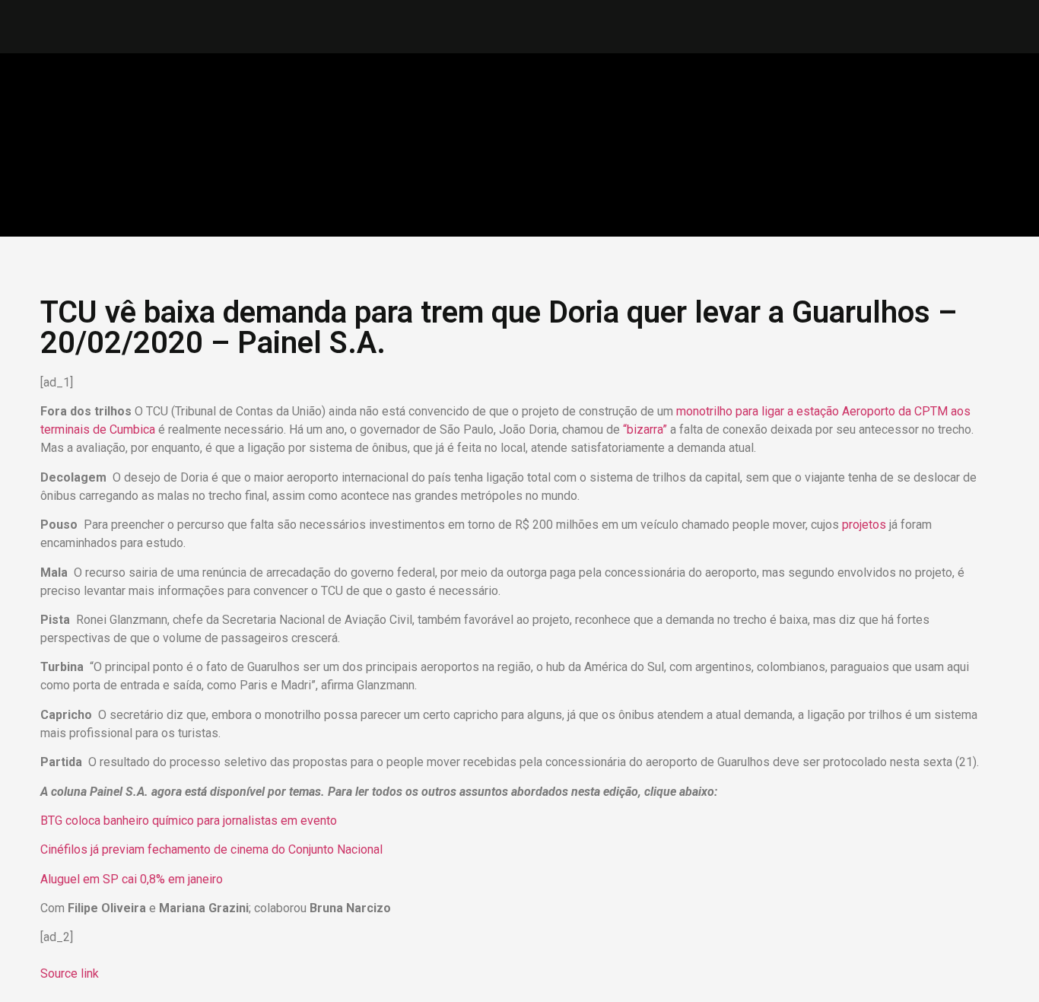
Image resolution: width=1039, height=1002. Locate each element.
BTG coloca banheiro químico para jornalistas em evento (190, 820)
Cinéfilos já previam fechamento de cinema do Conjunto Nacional (213, 849)
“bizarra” (645, 429)
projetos (865, 524)
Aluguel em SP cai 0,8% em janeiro (133, 879)
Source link (69, 973)
